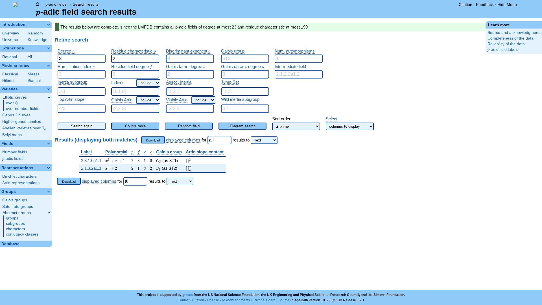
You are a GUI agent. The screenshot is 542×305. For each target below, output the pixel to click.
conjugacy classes (22, 234)
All (30, 57)
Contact (183, 300)
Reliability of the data (506, 44)
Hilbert (8, 81)
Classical (10, 74)
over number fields (22, 108)
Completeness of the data (511, 38)
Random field (189, 126)
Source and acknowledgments (514, 32)
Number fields (14, 152)
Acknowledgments (236, 300)
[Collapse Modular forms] (48, 65)
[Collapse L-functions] (48, 48)
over (12, 103)
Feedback (485, 4)
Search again (81, 126)
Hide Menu (507, 4)
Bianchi (34, 81)
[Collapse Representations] (48, 167)
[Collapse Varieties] (48, 89)
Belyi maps (12, 135)
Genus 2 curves (16, 115)
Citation (465, 4)
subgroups (15, 223)
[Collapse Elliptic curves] (49, 97)
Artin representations (21, 183)
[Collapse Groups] (48, 191)
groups (12, 218)
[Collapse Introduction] (48, 24)
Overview (10, 33)
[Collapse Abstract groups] (49, 212)
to (248, 140)
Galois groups (14, 200)
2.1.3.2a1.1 (91, 168)
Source (283, 300)
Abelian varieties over (24, 128)
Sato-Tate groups (17, 206)
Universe (10, 40)
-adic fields (56, 4)
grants (187, 295)
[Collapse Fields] (48, 143)
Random (35, 33)
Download (153, 140)
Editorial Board (264, 300)
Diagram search (242, 126)
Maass (34, 74)
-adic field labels (503, 49)
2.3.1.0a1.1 (91, 160)
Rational (9, 57)
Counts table (135, 126)
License (213, 300)
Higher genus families (21, 121)
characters (15, 229)
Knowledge (37, 40)
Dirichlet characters (19, 176)
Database (10, 244)
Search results (86, 4)
